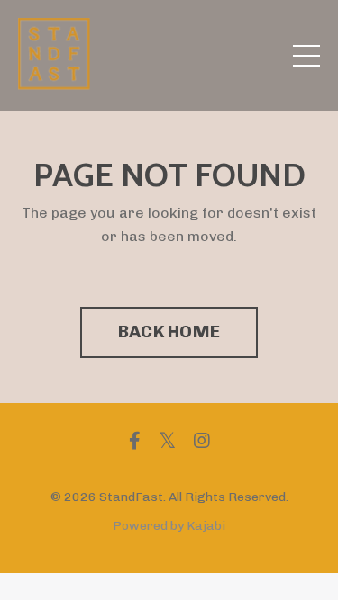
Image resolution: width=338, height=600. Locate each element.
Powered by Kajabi (169, 525)
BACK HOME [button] (169, 331)
